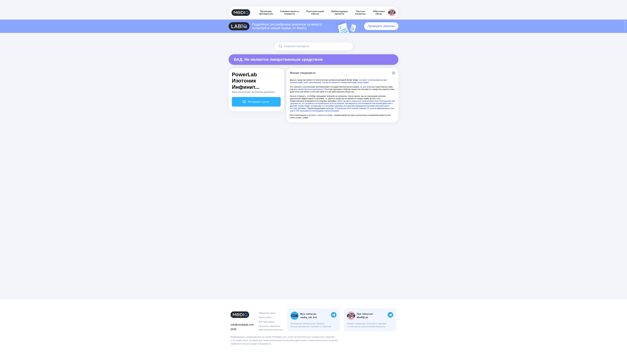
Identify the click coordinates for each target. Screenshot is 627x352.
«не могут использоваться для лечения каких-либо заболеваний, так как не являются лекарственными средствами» (338, 81)
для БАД (367, 87)
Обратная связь (267, 313)
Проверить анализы (381, 26)
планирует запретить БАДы (320, 115)
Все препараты (267, 321)
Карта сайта (265, 317)
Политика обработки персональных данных (271, 328)
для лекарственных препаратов (308, 89)
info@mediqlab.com (242, 324)
